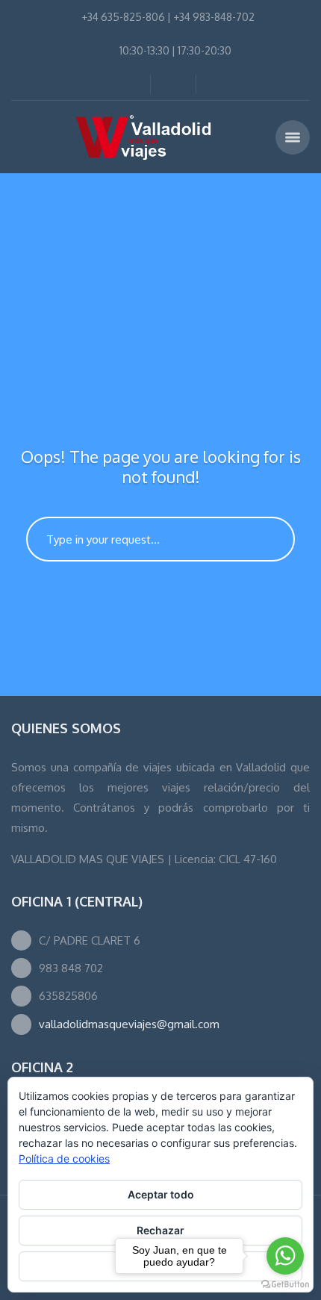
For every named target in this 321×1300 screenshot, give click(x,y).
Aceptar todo (161, 1194)
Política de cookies (64, 1158)
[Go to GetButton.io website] (285, 1285)
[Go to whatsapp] (285, 1256)
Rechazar (160, 1230)
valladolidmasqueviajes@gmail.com (129, 1024)
